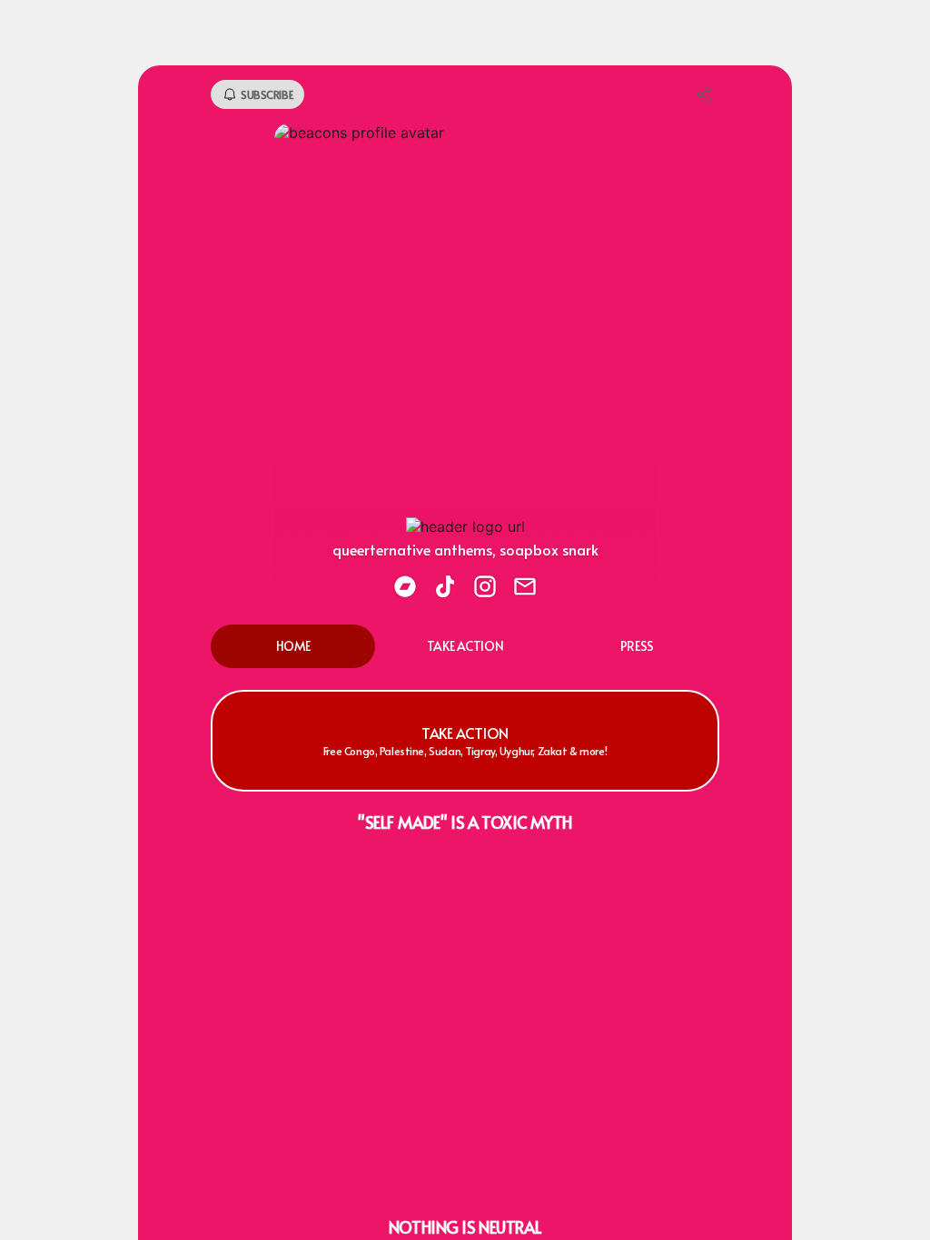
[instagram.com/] (485, 588)
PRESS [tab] (637, 645)
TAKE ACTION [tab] (465, 645)
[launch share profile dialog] (704, 94)
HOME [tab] (293, 645)
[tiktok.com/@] (445, 588)
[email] (525, 588)
